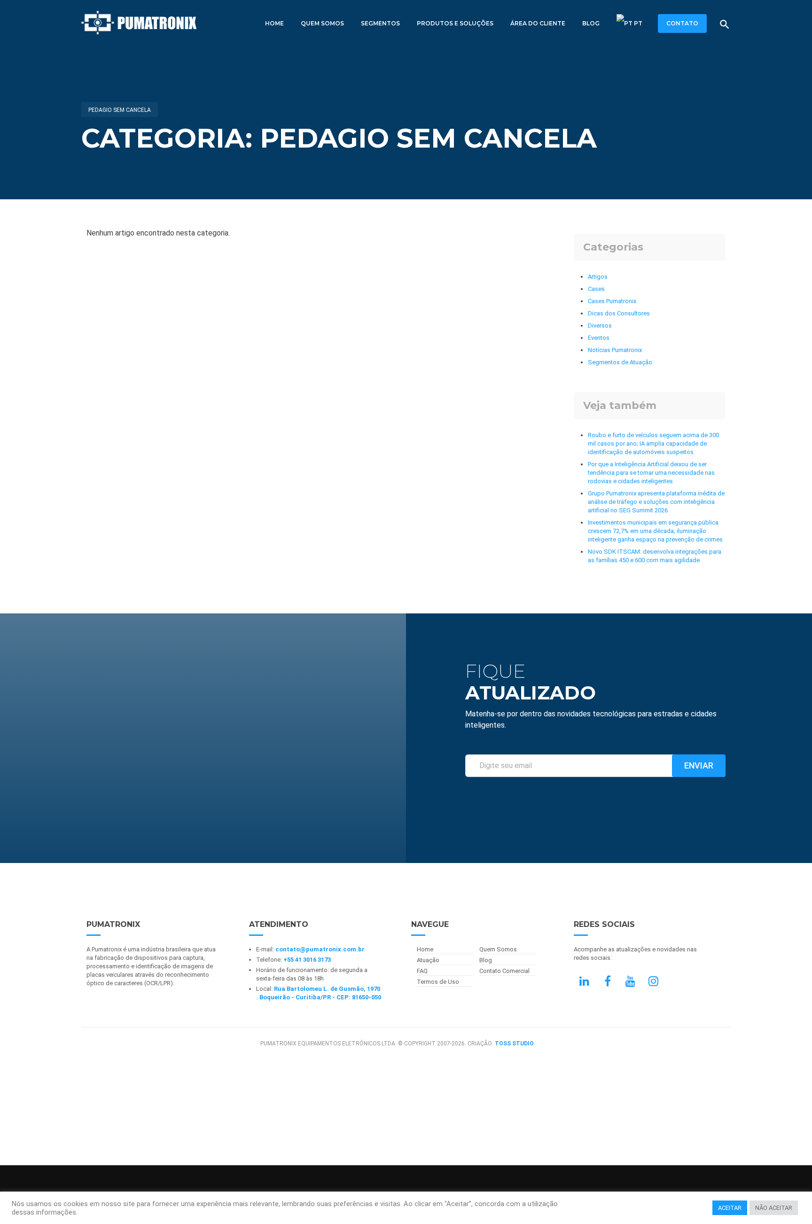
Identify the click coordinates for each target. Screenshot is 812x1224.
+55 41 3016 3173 (307, 959)
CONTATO (682, 23)
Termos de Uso (438, 981)
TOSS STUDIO (514, 1043)
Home (274, 23)
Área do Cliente (537, 23)
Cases (596, 288)
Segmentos (380, 23)
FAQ (422, 970)
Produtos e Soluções (455, 23)
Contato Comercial (504, 970)
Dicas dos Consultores (619, 313)
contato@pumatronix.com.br (320, 949)
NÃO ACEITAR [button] (773, 1207)
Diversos (600, 325)
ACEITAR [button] (730, 1207)
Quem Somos (322, 23)
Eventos (598, 337)
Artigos (598, 276)
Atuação (428, 960)
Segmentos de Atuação (620, 362)
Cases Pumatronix (612, 301)
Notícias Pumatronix (615, 349)
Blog (591, 23)
